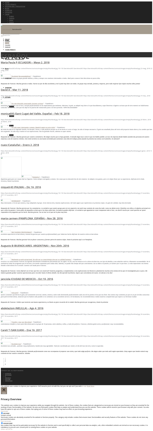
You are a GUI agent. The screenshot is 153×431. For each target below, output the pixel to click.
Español (7, 41)
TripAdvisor (8, 381)
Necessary (6, 413)
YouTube (7, 379)
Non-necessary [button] (6, 421)
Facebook (8, 373)
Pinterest (8, 378)
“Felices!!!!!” (15, 293)
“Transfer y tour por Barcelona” (21, 322)
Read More (90, 386)
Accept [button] (84, 386)
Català (7, 43)
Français (7, 47)
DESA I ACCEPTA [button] (6, 429)
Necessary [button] (4, 411)
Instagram (8, 375)
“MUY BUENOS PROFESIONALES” (21, 232)
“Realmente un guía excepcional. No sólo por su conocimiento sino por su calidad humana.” (41, 259)
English (7, 39)
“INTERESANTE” (16, 201)
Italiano (7, 45)
